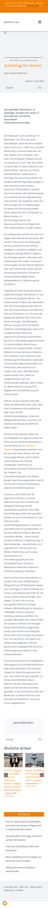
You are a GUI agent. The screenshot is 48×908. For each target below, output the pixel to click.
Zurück (9, 87)
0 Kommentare (11, 794)
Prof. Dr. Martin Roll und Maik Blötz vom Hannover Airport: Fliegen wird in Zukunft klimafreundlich (13, 780)
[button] (6, 775)
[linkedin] (43, 898)
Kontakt (19, 890)
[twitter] (26, 9)
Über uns (24, 887)
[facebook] (22, 9)
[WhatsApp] (32, 729)
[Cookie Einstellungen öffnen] (5, 904)
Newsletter (33, 6)
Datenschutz (35, 887)
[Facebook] (9, 729)
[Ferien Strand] (11, 22)
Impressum (9, 890)
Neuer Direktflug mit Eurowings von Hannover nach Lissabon (34, 775)
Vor (40, 87)
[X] (20, 729)
